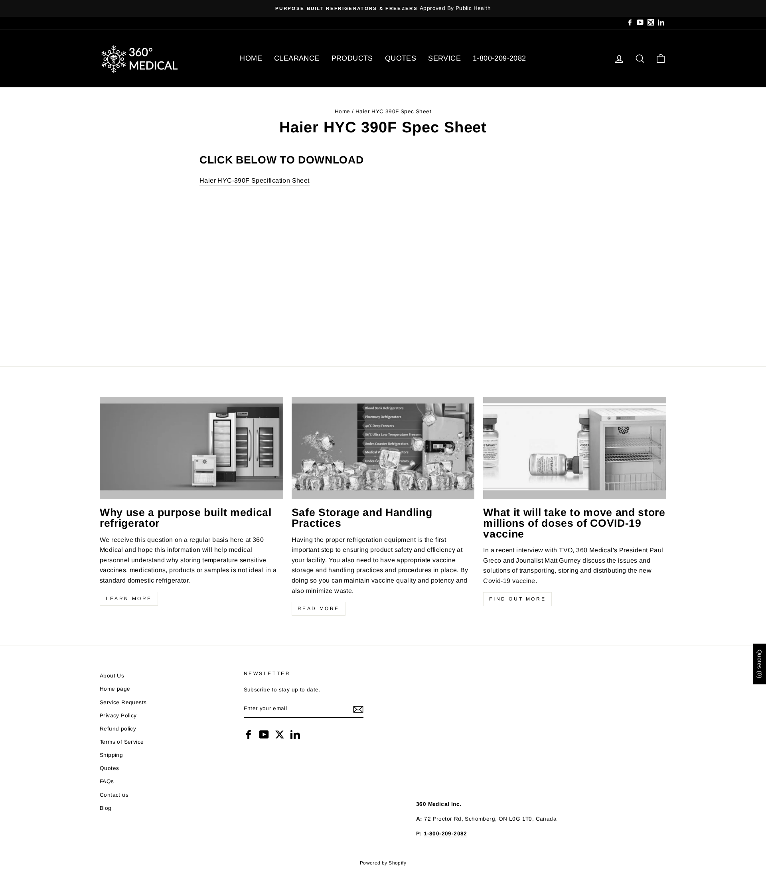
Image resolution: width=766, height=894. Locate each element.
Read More (319, 608)
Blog (106, 808)
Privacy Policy (118, 716)
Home (342, 111)
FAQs (107, 781)
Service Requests (123, 702)
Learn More (129, 598)
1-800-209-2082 (499, 58)
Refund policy (118, 729)
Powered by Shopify (383, 863)
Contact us (114, 795)
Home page (115, 689)
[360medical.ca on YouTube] (264, 734)
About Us (112, 676)
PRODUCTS (352, 58)
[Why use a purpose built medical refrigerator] (191, 448)
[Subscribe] (358, 709)
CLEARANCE (297, 58)
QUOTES (400, 58)
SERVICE (444, 58)
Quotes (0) (759, 664)
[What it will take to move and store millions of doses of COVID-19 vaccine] (574, 448)
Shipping (111, 755)
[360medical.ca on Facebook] (248, 734)
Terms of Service (122, 742)
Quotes (109, 768)
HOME (251, 58)
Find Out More (517, 599)
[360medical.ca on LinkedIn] (295, 734)
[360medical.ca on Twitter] (279, 734)
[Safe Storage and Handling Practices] (383, 448)
